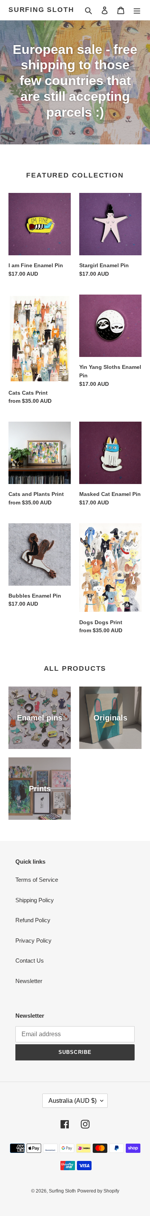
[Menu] (137, 10)
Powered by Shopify (98, 1191)
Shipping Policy (34, 900)
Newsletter (28, 981)
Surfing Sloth (41, 9)
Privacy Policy (33, 940)
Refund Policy (32, 920)
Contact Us (29, 960)
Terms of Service (36, 879)
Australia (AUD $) (72, 1100)
